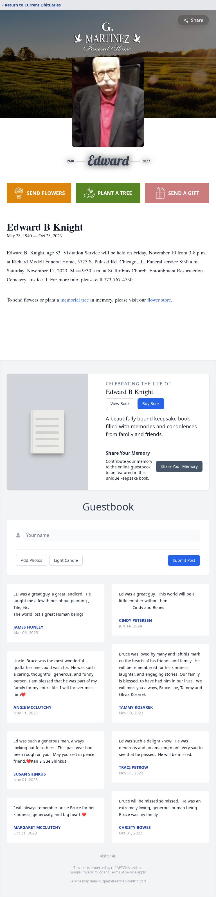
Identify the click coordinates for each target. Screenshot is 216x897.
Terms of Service (123, 872)
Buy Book (150, 403)
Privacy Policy (92, 872)
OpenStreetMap (114, 881)
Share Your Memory (179, 466)
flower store (159, 299)
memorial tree (74, 299)
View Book (120, 403)
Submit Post (184, 560)
